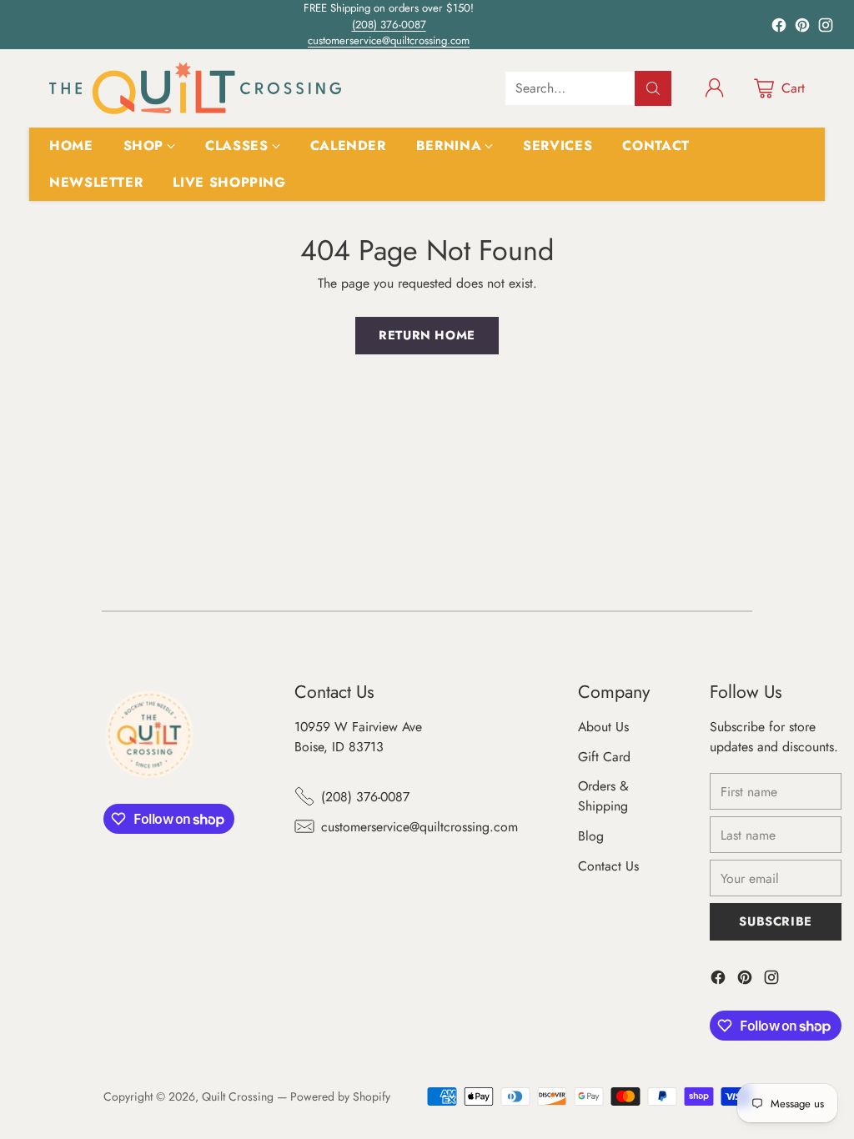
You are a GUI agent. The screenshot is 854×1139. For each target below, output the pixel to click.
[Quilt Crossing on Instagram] (825, 28)
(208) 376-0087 (389, 25)
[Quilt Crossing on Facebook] (779, 28)
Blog (591, 835)
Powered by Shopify (340, 1096)
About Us (603, 726)
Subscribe (775, 921)
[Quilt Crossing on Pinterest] (802, 28)
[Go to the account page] (715, 88)
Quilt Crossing (238, 1096)
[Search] (653, 88)
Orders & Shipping (603, 795)
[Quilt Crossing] (195, 88)
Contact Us (608, 866)
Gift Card (604, 756)
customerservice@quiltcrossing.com (389, 40)
